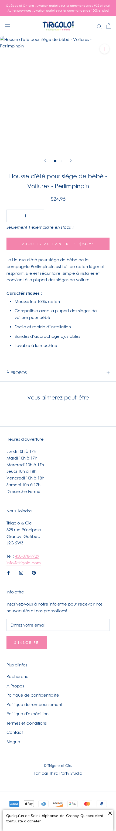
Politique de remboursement (34, 704)
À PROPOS (16, 372)
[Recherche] (99, 26)
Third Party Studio (65, 773)
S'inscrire (26, 642)
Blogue (13, 741)
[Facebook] (8, 572)
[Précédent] (45, 160)
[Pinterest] (34, 572)
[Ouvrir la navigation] (7, 26)
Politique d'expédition (27, 713)
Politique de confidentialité (32, 695)
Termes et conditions (26, 723)
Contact (14, 732)
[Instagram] (21, 572)
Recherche (17, 676)
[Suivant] (71, 160)
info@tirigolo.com (23, 562)
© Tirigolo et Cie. (58, 765)
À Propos (15, 685)
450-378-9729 (27, 556)
